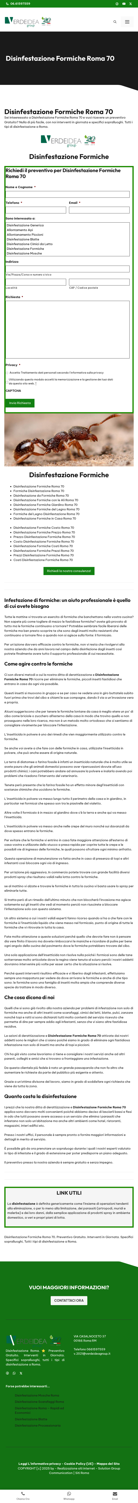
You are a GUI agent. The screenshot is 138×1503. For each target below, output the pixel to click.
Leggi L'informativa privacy (40, 1464)
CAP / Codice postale (83, 287)
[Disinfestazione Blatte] (68, 239)
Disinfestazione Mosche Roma (37, 1395)
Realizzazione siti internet (76, 1468)
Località (11, 287)
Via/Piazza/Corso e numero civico (28, 274)
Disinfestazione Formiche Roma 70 (29, 1237)
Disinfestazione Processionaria (38, 1425)
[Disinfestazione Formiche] (68, 248)
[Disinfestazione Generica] (68, 225)
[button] (115, 21)
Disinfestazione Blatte (31, 1419)
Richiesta (14, 297)
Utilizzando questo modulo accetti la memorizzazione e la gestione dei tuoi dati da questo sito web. (61, 381)
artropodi (105, 1208)
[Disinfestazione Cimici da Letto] (68, 244)
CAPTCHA (13, 391)
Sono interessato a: (20, 218)
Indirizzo (12, 262)
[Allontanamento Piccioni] (68, 234)
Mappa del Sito (108, 1464)
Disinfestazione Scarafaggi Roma (39, 1402)
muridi (118, 1208)
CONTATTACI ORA (69, 1300)
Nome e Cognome (21, 187)
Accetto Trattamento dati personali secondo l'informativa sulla (57, 372)
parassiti (89, 1208)
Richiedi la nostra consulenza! (69, 571)
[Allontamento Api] (68, 230)
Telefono (14, 203)
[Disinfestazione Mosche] (68, 253)
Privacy (13, 365)
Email (74, 203)
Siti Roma (82, 1473)
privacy (98, 372)
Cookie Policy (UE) (78, 1464)
